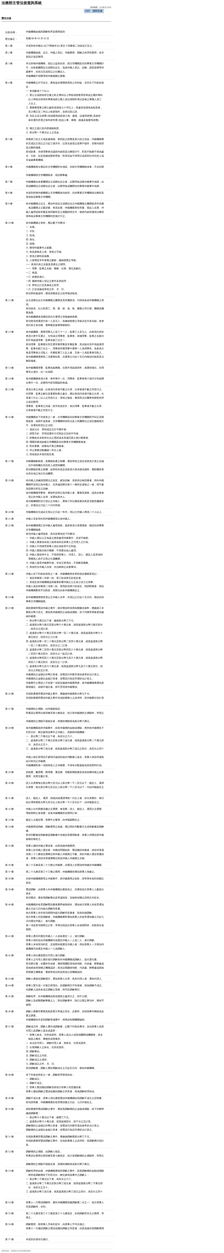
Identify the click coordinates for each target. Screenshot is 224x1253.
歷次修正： (11, 39)
